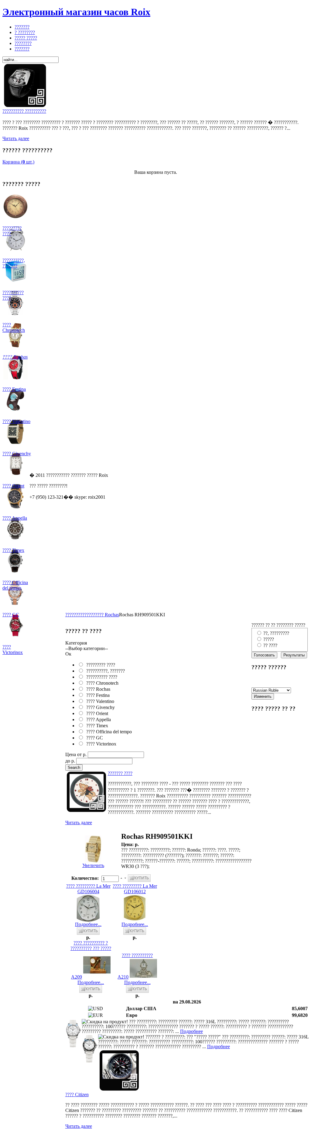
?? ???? (270, 645)
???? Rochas (107, 614)
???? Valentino (99, 701)
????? (268, 639)
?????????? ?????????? (24, 111)
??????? (72, 614)
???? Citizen (77, 1094)
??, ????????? (276, 633)
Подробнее (191, 1031)
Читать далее (15, 138)
